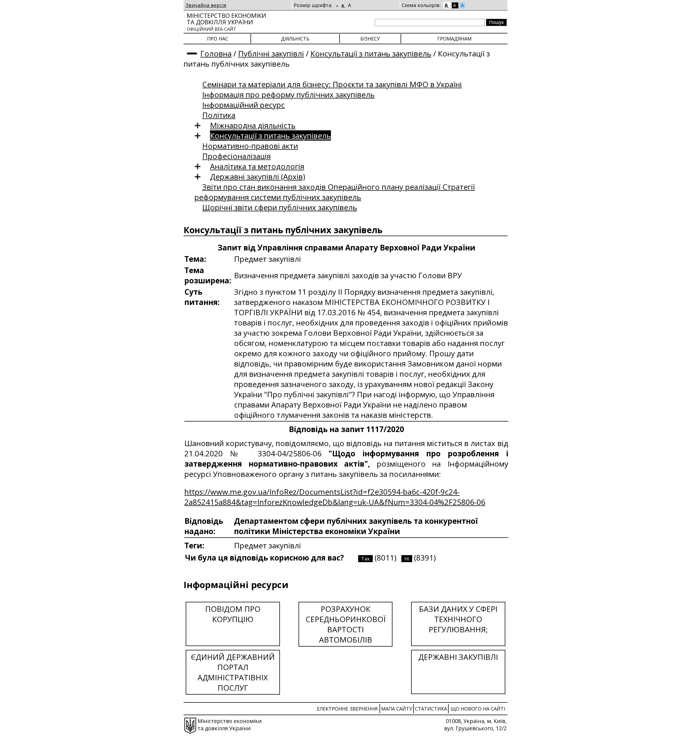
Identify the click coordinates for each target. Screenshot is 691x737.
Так (365, 558)
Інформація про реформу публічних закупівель (288, 94)
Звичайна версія (205, 5)
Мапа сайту (396, 708)
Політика (218, 115)
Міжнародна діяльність (253, 125)
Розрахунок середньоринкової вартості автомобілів (346, 624)
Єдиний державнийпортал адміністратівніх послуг (233, 672)
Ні (406, 558)
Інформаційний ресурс (243, 105)
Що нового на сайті (477, 708)
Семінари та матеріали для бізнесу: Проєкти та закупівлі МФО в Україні (332, 84)
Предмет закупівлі (267, 545)
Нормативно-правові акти (250, 146)
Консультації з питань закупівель (370, 53)
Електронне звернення (347, 708)
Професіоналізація (236, 156)
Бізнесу (370, 38)
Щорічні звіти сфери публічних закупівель (279, 207)
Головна (216, 53)
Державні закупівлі (458, 657)
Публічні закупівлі (271, 53)
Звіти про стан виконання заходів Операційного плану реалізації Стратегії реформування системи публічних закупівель (334, 192)
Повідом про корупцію (232, 614)
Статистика (431, 708)
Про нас (217, 38)
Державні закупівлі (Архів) (257, 176)
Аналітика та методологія (257, 166)
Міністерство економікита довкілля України (226, 21)
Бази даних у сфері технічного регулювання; (458, 619)
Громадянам (454, 38)
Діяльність (295, 38)
